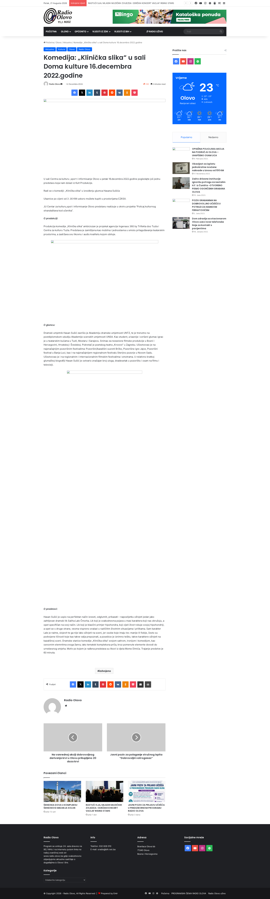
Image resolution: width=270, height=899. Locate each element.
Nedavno (213, 137)
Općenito (80, 31)
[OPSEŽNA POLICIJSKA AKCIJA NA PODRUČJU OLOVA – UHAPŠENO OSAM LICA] (181, 153)
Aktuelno (67, 42)
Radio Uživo (155, 31)
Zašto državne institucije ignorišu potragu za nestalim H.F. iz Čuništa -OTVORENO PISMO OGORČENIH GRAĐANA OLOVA (208, 185)
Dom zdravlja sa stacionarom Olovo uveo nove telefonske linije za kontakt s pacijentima (209, 223)
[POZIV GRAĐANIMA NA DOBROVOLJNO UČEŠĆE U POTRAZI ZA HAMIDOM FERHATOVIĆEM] (181, 204)
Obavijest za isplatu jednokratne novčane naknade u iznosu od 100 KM (208, 167)
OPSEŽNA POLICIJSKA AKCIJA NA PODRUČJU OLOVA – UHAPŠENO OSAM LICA (208, 152)
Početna (51, 31)
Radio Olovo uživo (217, 893)
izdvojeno (105, 670)
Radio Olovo (84, 49)
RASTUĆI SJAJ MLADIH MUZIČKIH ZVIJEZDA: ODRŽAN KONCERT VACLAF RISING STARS (104, 807)
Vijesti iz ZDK (100, 31)
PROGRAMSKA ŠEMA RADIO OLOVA (188, 893)
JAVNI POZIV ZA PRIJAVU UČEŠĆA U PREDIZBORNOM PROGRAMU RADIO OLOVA (127, 3)
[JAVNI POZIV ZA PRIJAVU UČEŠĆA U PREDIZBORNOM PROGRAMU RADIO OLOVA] (146, 791)
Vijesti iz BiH (121, 31)
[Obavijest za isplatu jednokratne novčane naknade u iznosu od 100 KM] (181, 168)
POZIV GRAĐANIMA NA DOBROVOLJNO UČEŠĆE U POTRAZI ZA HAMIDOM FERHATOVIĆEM (206, 205)
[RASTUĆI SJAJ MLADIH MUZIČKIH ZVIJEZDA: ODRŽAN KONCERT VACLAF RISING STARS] (104, 791)
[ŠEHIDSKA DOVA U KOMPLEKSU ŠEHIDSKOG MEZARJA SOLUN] (62, 791)
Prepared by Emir (109, 893)
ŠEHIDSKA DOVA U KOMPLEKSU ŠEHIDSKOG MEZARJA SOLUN (60, 806)
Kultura (61, 49)
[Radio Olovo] (58, 16)
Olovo (65, 31)
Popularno (186, 137)
